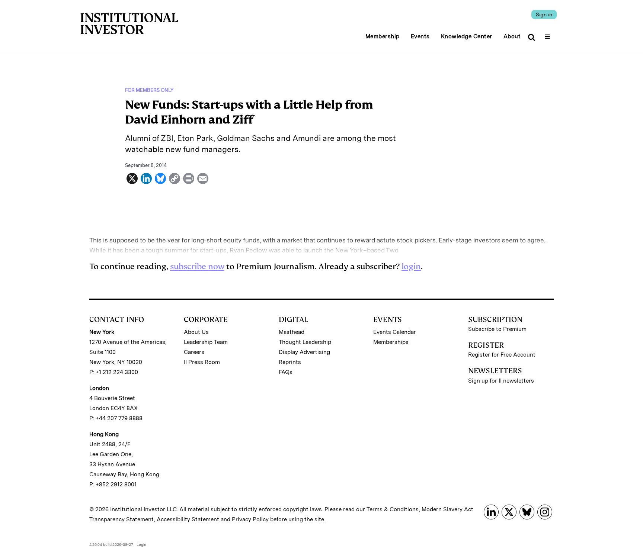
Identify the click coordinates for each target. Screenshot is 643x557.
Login (141, 544)
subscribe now (197, 266)
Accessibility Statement (188, 519)
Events (420, 36)
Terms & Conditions (393, 509)
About (512, 36)
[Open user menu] (548, 34)
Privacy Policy (250, 519)
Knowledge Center (466, 36)
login (411, 266)
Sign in (544, 14)
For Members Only (149, 90)
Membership (382, 36)
